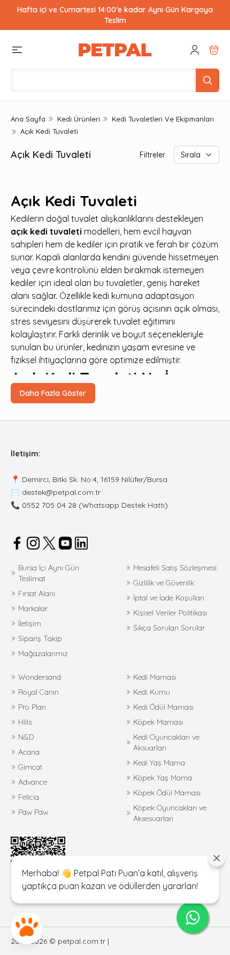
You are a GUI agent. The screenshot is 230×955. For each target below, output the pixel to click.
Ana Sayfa (28, 119)
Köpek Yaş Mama (162, 778)
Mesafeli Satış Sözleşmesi (175, 568)
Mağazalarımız (43, 653)
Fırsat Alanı (36, 593)
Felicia (28, 797)
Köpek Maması (158, 722)
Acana (29, 752)
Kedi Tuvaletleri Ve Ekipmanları (163, 119)
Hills (25, 722)
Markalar (33, 608)
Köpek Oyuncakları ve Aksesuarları (169, 813)
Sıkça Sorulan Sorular (169, 628)
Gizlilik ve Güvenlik (163, 583)
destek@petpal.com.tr (61, 492)
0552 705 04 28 (49, 505)
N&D (26, 737)
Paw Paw (33, 812)
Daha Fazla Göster (53, 393)
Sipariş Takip (40, 638)
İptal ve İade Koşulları (168, 598)
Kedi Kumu (151, 692)
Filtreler (152, 155)
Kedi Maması (154, 677)
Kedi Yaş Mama (159, 763)
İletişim (29, 623)
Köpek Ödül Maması (167, 793)
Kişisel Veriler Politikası (170, 613)
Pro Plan (32, 707)
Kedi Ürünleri (78, 119)
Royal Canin (38, 692)
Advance (32, 782)
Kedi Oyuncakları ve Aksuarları (166, 742)
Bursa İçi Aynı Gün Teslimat (48, 573)
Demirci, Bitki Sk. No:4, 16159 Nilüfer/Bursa (94, 479)
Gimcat (30, 767)
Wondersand (39, 677)
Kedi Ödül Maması (163, 707)
